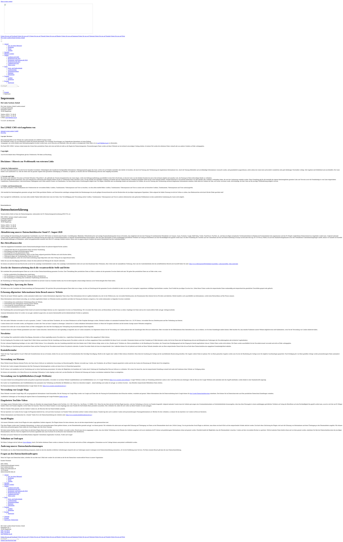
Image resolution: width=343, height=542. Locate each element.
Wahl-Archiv (11, 65)
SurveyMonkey (27, 442)
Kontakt (6, 81)
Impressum (11, 82)
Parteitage (10, 73)
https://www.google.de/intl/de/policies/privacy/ (79, 415)
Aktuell (6, 44)
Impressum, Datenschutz (11, 520)
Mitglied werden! (9, 53)
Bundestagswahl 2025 (14, 58)
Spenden (6, 52)
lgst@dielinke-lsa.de (11, 117)
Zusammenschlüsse (13, 71)
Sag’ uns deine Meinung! (15, 45)
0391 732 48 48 (5, 532)
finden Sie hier (63, 396)
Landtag (10, 78)
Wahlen (6, 55)
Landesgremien (12, 70)
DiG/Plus (3, 133)
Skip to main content (6, 1)
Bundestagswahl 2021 (14, 62)
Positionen (11, 47)
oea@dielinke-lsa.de (103, 143)
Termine (10, 50)
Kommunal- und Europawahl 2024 (18, 60)
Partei (6, 66)
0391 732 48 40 (5, 530)
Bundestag (11, 79)
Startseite (6, 516)
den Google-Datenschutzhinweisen (200, 393)
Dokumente (11, 74)
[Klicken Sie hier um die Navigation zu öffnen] (1, 41)
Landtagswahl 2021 (13, 63)
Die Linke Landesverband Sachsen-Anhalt (13, 38)
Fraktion (6, 76)
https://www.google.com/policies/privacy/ (54, 386)
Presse (9, 49)
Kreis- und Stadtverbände (15, 68)
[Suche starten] (18, 86)
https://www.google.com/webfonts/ (120, 380)
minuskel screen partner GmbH (9, 131)
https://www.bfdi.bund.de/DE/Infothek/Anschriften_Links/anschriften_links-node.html (213, 264)
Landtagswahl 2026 (13, 57)
